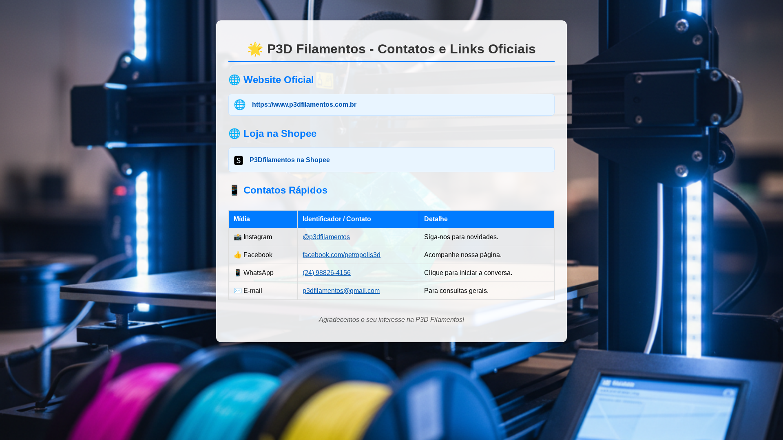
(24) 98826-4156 (327, 272)
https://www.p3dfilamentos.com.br (304, 104)
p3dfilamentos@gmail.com (341, 290)
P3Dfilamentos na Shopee (290, 159)
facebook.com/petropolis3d (341, 254)
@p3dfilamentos (326, 236)
